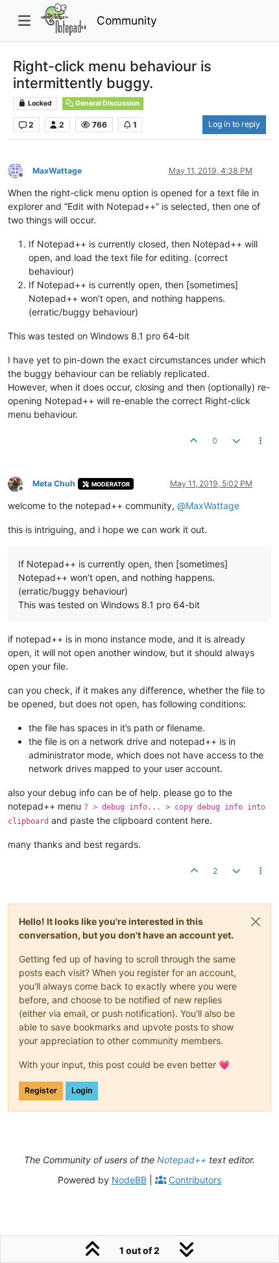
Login (81, 1090)
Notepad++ (181, 1159)
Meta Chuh (53, 483)
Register (41, 1090)
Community (127, 20)
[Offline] (20, 170)
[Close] (256, 921)
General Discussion (107, 103)
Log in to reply (234, 124)
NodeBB (129, 1179)
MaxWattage (57, 171)
